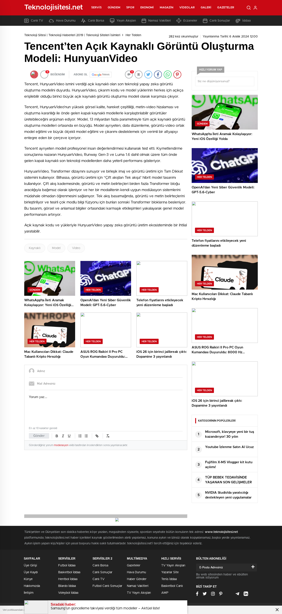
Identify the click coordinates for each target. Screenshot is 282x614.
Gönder (39, 435)
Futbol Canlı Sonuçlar (107, 586)
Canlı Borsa (96, 20)
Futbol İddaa (66, 565)
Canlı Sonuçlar (220, 20)
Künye (28, 579)
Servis (96, 7)
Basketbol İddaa (69, 572)
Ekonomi (147, 7)
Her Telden (133, 35)
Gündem (114, 7)
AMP (164, 592)
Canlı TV (37, 20)
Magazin (166, 7)
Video (76, 248)
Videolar (187, 7)
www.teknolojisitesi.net (221, 532)
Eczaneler (190, 20)
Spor (130, 7)
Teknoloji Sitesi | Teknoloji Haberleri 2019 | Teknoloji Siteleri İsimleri (72, 35)
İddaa (246, 20)
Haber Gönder (137, 579)
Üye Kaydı (31, 572)
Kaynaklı (35, 248)
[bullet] (86, 436)
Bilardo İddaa (67, 586)
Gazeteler (225, 7)
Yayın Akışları (126, 20)
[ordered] (80, 436)
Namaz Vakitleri (159, 20)
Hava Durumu (66, 20)
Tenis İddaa (169, 579)
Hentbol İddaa (67, 579)
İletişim (28, 592)
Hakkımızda (32, 586)
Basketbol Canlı (172, 586)
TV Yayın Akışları (139, 592)
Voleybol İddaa (68, 592)
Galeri (206, 7)
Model (56, 248)
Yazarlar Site (170, 572)
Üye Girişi (30, 565)
